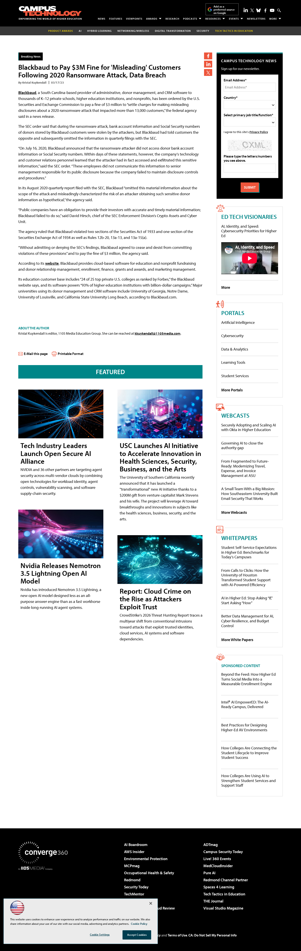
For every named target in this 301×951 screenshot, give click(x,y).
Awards (151, 18)
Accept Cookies (137, 934)
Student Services (235, 375)
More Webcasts (234, 512)
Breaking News (31, 56)
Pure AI (209, 872)
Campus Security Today (223, 851)
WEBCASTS (235, 415)
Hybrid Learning (99, 30)
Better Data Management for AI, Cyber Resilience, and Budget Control (247, 620)
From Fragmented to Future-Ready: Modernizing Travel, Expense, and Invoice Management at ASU (245, 468)
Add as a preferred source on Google (224, 9)
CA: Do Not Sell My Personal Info (212, 935)
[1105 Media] (44, 892)
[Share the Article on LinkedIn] (208, 64)
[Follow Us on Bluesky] (258, 10)
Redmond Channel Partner (225, 879)
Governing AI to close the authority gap (242, 445)
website (52, 263)
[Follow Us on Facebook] (265, 10)
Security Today (136, 886)
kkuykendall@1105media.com (157, 333)
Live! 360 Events (217, 858)
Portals (232, 313)
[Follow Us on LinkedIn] (245, 10)
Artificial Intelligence (238, 322)
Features (115, 18)
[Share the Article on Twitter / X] (208, 72)
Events (234, 18)
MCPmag (131, 865)
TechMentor (134, 894)
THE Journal (213, 901)
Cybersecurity (232, 335)
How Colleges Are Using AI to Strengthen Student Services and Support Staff (248, 780)
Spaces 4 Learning (218, 886)
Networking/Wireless (133, 30)
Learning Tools (233, 362)
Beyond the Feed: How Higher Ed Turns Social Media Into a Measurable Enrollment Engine (248, 679)
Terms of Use (177, 935)
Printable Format (71, 353)
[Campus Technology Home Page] (50, 13)
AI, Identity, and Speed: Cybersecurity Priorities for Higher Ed (249, 231)
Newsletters (256, 18)
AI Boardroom (135, 844)
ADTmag (210, 844)
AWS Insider (134, 851)
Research (172, 18)
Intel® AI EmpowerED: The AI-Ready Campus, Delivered (245, 704)
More (273, 18)
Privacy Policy (258, 132)
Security (203, 30)
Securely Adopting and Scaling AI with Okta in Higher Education (248, 427)
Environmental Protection (145, 858)
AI (80, 30)
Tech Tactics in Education (224, 894)
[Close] (151, 903)
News (101, 18)
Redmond (132, 879)
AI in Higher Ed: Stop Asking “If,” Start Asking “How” (246, 600)
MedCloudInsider (218, 865)
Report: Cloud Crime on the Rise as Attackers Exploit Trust (155, 599)
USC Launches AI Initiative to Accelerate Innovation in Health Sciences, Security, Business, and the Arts (160, 457)
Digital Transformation (173, 30)
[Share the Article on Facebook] (208, 56)
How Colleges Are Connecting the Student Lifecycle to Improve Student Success (249, 753)
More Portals (232, 389)
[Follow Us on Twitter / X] (252, 10)
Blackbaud (27, 92)
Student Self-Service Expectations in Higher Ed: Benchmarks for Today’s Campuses (249, 552)
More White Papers (237, 639)
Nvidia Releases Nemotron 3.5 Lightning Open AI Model (60, 573)
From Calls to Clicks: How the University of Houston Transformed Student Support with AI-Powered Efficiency (246, 577)
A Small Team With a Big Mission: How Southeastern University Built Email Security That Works (249, 493)
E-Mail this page (36, 353)
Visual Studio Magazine (223, 908)
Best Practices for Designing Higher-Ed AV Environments (244, 727)
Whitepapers (239, 538)
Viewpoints (134, 18)
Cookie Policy (139, 923)
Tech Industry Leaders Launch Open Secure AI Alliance (55, 453)
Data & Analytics (234, 349)
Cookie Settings (100, 934)
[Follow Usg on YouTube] (272, 10)
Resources (213, 18)
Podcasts (190, 18)
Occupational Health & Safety (149, 872)
